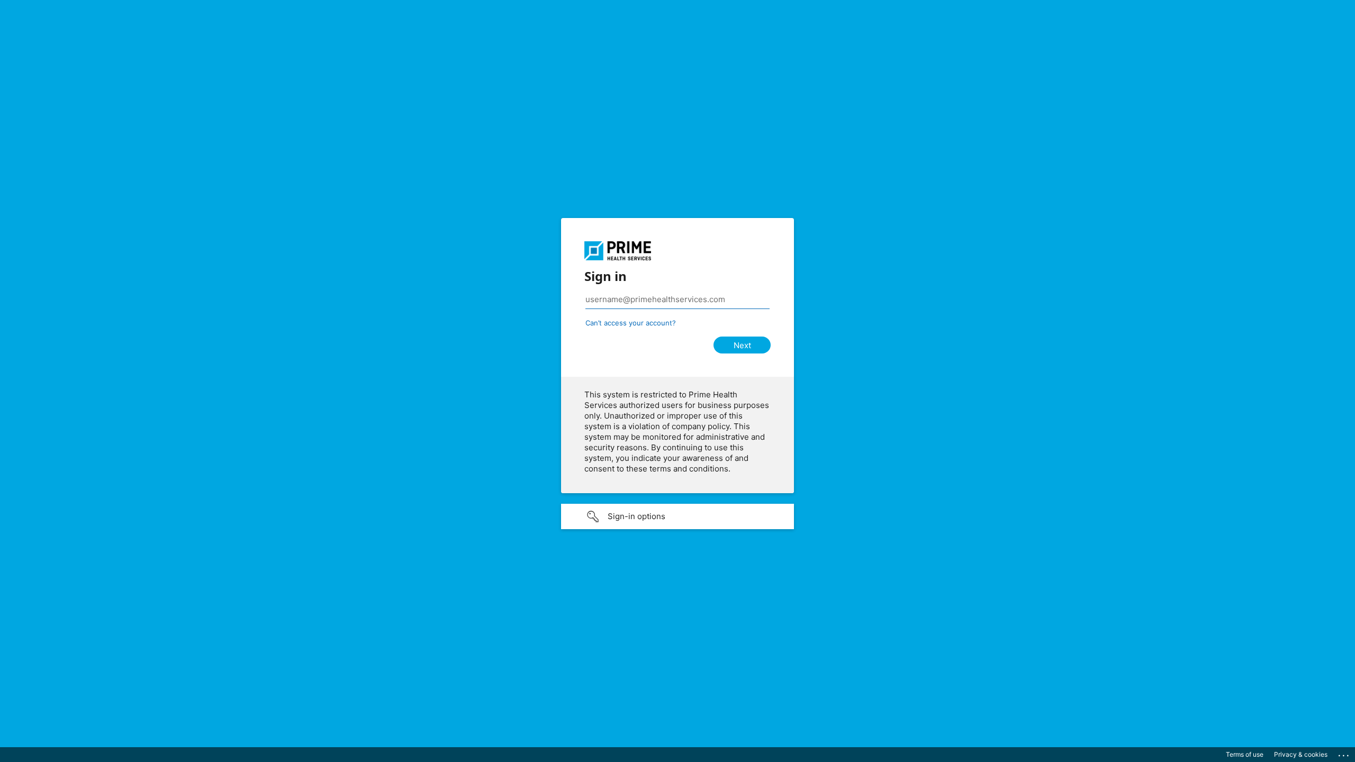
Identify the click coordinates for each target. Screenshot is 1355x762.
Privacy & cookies (1300, 754)
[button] (677, 516)
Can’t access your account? (630, 323)
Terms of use (1244, 754)
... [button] (1344, 753)
